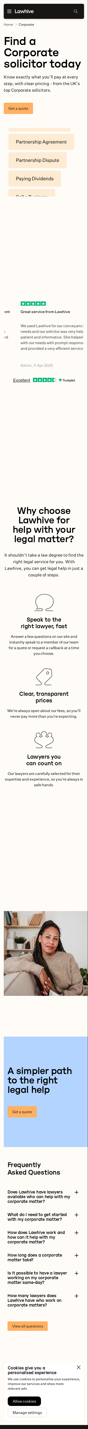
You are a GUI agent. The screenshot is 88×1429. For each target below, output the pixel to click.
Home (8, 24)
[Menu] (9, 11)
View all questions (27, 1326)
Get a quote (18, 108)
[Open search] (75, 11)
